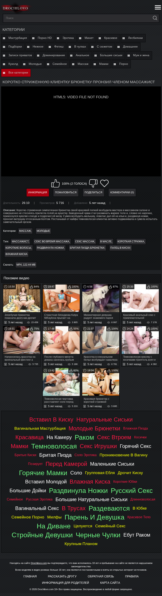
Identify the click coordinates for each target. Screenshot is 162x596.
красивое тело (139, 517)
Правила (132, 576)
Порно (123, 63)
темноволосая (54, 446)
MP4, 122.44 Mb (25, 264)
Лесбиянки (135, 38)
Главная (30, 576)
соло (76, 473)
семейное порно (27, 517)
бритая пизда (55, 455)
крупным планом (81, 543)
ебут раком (136, 535)
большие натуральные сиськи (91, 499)
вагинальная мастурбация (40, 428)
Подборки (15, 46)
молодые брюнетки (94, 428)
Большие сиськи (111, 55)
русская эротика (39, 499)
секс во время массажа (51, 241)
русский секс (132, 490)
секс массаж (84, 241)
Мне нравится (55, 183)
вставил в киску (51, 419)
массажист (20, 241)
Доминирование (54, 55)
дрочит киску (130, 473)
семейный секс (110, 526)
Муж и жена (141, 55)
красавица (29, 437)
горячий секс (135, 446)
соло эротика (85, 455)
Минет (89, 38)
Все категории (18, 72)
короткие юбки (125, 481)
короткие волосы (18, 247)
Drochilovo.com (39, 563)
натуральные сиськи (104, 419)
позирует (35, 464)
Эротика (68, 38)
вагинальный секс (37, 508)
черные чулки (98, 535)
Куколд (13, 63)
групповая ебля (100, 473)
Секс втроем (114, 437)
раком (84, 437)
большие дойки (27, 490)
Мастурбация (17, 38)
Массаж (83, 63)
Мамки (103, 63)
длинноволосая (142, 499)
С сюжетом (104, 46)
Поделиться (93, 192)
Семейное (60, 63)
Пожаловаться (66, 192)
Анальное (82, 55)
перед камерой (66, 464)
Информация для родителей (65, 582)
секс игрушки (98, 446)
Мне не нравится (93, 183)
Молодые (35, 63)
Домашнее (130, 46)
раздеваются (109, 508)
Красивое (110, 38)
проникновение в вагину (124, 455)
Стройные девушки (42, 535)
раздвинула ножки (50, 247)
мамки (19, 446)
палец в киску (120, 247)
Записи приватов (20, 55)
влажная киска (16, 254)
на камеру (59, 437)
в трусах (74, 508)
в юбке (140, 508)
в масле (106, 241)
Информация (37, 192)
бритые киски (25, 455)
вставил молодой (46, 481)
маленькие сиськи (112, 464)
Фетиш (58, 46)
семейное (15, 499)
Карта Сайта (110, 582)
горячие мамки (43, 472)
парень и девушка (94, 517)
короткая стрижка (130, 241)
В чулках (80, 46)
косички (140, 437)
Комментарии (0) (122, 192)
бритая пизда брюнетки (87, 247)
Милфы (54, 517)
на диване (54, 526)
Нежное (38, 46)
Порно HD (45, 38)
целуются (83, 526)
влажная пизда (135, 428)
